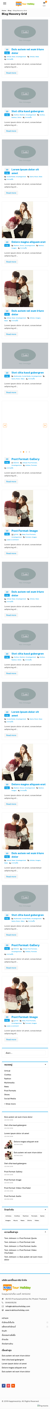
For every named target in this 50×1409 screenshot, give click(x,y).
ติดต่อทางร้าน (7, 1343)
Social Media (11, 177)
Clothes (16, 115)
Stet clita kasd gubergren (28, 111)
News (13, 57)
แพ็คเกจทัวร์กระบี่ (9, 1326)
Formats (34, 465)
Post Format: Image (25, 531)
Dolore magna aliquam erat (29, 242)
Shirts (19, 117)
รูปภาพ (16, 534)
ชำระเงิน (5, 1339)
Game (32, 177)
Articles (32, 57)
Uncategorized (21, 57)
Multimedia (17, 376)
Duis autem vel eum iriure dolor (28, 51)
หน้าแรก (5, 1318)
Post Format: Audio (12, 1196)
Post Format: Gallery (26, 459)
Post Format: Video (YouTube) (17, 1188)
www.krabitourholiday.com (17, 1310)
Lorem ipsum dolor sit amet (25, 171)
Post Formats (32, 463)
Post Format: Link (27, 1242)
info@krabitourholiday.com (17, 1306)
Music (36, 177)
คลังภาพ (16, 463)
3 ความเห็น (10, 59)
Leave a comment (13, 540)
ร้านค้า (4, 1330)
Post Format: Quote (28, 1238)
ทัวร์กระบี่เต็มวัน (8, 1322)
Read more (11, 72)
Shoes (22, 245)
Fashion (22, 115)
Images (14, 248)
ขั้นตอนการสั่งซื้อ (8, 1335)
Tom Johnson (10, 1238)
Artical (9, 57)
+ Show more (10, 1103)
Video (23, 379)
